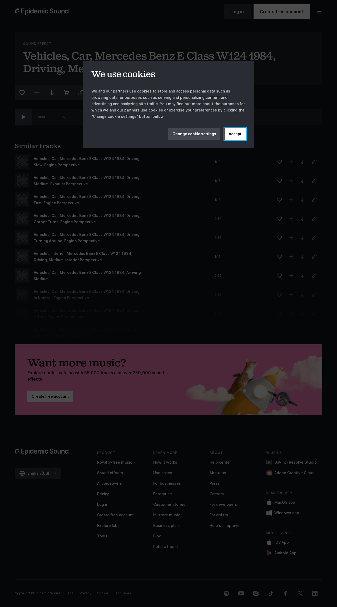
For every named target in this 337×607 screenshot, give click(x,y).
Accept (235, 134)
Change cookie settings (194, 134)
